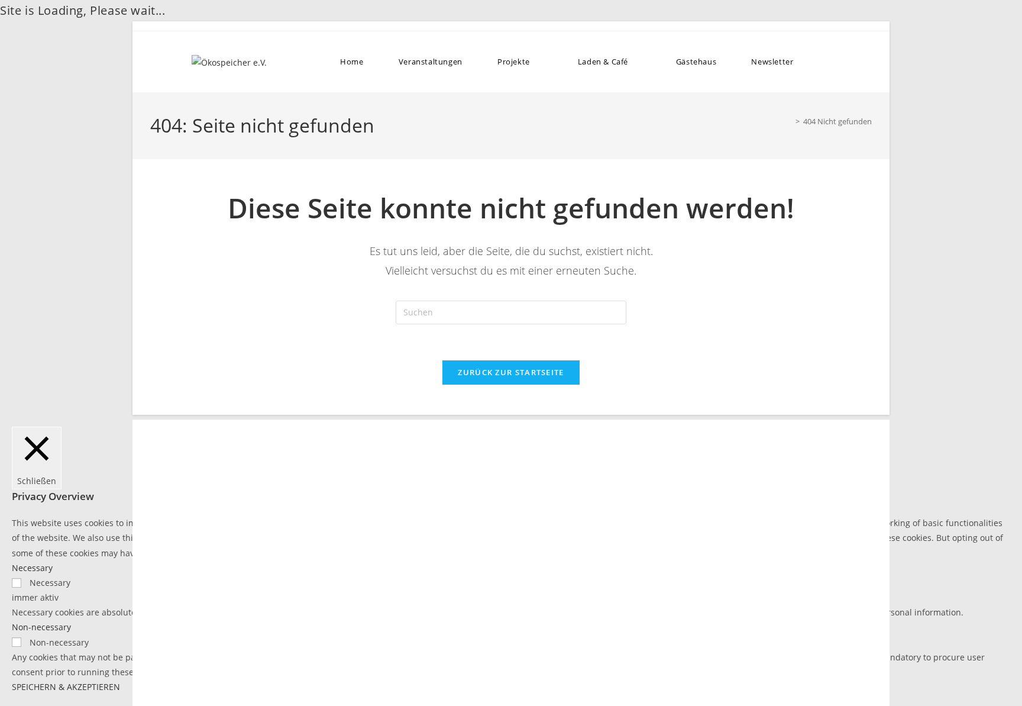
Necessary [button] (32, 567)
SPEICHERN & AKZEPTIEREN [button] (66, 686)
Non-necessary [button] (41, 627)
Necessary (50, 582)
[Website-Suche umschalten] (825, 61)
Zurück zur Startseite (511, 372)
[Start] (789, 121)
